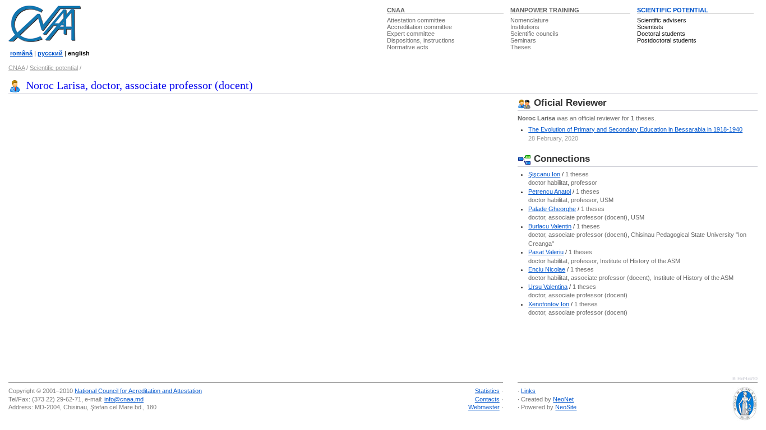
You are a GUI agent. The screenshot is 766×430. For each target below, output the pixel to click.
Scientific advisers (661, 20)
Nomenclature (529, 20)
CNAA (396, 10)
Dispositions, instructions (421, 40)
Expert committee (411, 33)
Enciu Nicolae (546, 269)
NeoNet (563, 399)
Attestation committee (416, 20)
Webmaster (484, 407)
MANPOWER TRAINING (544, 10)
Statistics (487, 390)
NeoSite (565, 407)
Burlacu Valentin (549, 226)
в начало (745, 378)
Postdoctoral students (666, 40)
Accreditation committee (419, 27)
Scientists (650, 27)
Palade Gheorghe (552, 208)
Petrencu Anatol (549, 191)
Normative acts (407, 47)
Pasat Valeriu (546, 252)
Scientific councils (534, 33)
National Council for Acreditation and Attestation (138, 390)
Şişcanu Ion (544, 174)
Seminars (523, 40)
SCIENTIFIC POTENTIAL (672, 10)
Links (528, 390)
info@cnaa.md (124, 399)
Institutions (524, 27)
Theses (520, 47)
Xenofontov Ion (548, 304)
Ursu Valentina (547, 286)
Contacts (487, 399)
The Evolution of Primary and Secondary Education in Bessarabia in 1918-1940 (635, 129)
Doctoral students (661, 33)
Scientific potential (54, 67)
